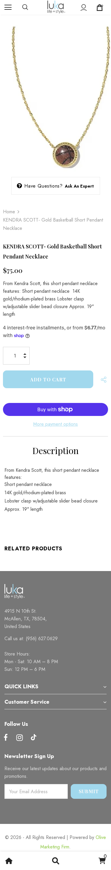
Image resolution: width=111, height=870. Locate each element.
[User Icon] (83, 7)
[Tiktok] (33, 738)
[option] (55, 94)
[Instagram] (19, 738)
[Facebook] (5, 738)
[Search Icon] (31, 7)
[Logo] (56, 7)
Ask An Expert (79, 186)
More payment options (55, 424)
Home (9, 211)
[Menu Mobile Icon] (8, 7)
